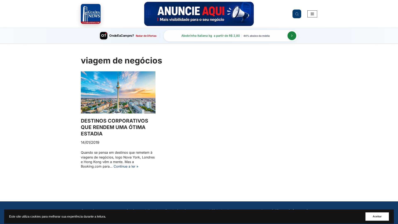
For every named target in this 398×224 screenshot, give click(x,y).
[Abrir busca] (296, 14)
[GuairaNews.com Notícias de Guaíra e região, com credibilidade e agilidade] (91, 14)
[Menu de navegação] (312, 13)
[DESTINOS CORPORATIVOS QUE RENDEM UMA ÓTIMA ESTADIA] (118, 92)
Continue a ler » (126, 166)
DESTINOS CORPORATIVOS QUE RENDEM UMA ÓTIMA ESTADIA (114, 127)
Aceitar (377, 216)
